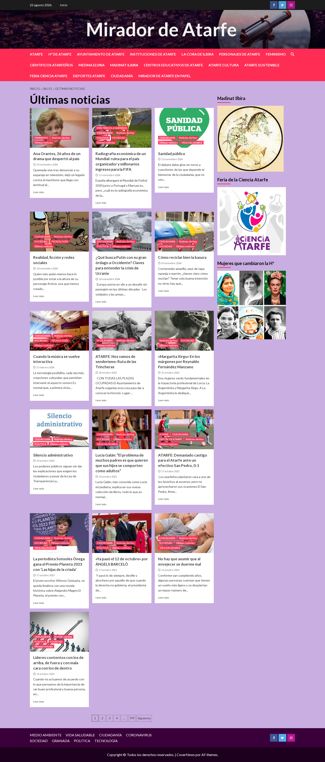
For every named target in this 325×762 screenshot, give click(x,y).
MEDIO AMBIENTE (45, 735)
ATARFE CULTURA (223, 65)
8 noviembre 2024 (171, 263)
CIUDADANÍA (122, 76)
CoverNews (186, 754)
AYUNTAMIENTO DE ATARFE (100, 54)
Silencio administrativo (53, 455)
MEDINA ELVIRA (91, 65)
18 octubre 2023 (45, 460)
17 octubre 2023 (170, 471)
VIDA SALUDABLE (192, 142)
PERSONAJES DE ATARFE (239, 54)
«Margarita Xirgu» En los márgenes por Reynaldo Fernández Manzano (179, 361)
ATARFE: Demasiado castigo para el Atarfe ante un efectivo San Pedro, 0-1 (182, 460)
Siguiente (144, 718)
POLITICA (103, 137)
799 (132, 718)
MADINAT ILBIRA (124, 65)
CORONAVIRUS (139, 735)
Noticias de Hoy (61, 137)
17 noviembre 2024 (109, 175)
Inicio (63, 5)
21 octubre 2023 (170, 372)
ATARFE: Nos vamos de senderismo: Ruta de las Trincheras (116, 361)
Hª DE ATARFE (59, 54)
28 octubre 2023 (108, 372)
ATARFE (36, 54)
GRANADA (61, 741)
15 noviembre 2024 (172, 159)
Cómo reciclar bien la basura (182, 257)
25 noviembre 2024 (47, 164)
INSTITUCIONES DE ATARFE (153, 54)
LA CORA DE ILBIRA (198, 54)
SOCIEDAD (118, 137)
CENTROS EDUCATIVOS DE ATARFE (173, 65)
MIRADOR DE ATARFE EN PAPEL (164, 76)
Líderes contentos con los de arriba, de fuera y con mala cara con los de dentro (58, 662)
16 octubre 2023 (170, 569)
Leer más (38, 192)
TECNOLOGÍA (59, 241)
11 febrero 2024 (45, 367)
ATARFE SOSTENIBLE (261, 65)
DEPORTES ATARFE (89, 76)
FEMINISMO (276, 54)
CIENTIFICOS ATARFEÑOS (51, 65)
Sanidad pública (171, 153)
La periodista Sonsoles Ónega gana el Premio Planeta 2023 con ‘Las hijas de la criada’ (59, 564)
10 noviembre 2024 (47, 268)
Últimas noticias (43, 142)
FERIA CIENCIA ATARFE (48, 76)
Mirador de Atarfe (161, 29)
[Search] (292, 54)
